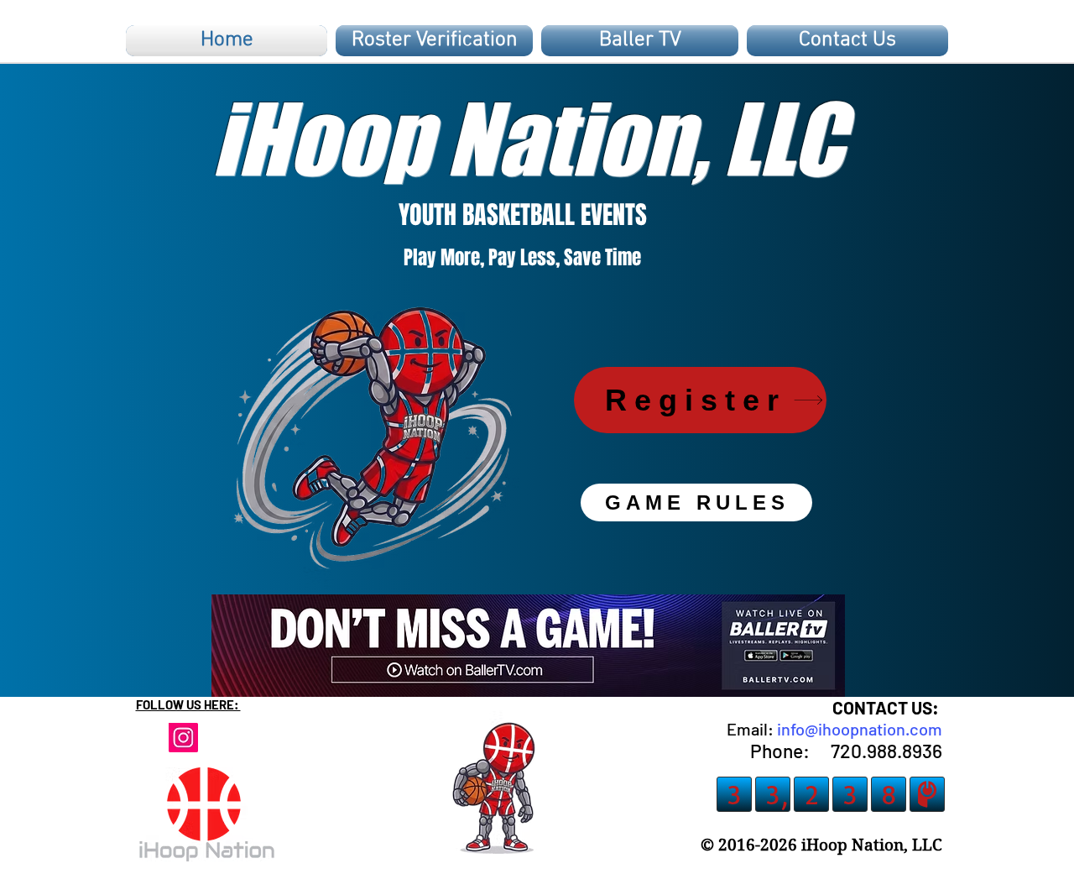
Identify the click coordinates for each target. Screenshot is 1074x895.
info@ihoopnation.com (859, 729)
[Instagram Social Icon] (183, 737)
